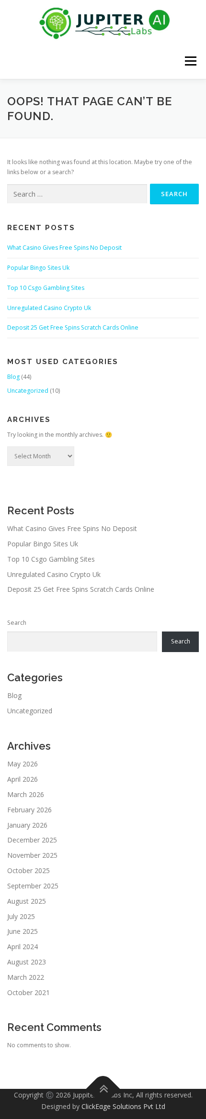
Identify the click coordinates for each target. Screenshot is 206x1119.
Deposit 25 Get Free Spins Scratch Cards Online (72, 327)
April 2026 (22, 779)
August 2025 (26, 901)
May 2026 (22, 763)
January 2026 (27, 825)
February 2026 (29, 809)
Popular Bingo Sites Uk (38, 268)
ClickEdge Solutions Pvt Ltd (123, 1106)
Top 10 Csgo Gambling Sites (45, 288)
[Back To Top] (103, 1089)
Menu (190, 61)
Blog (13, 377)
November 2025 (32, 855)
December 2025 (32, 839)
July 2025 (21, 916)
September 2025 (32, 885)
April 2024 (22, 946)
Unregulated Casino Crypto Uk (49, 308)
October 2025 (28, 870)
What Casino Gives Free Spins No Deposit (64, 248)
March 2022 (25, 977)
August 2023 (26, 961)
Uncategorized (27, 391)
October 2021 (28, 992)
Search (16, 623)
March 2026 (25, 794)
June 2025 (22, 931)
